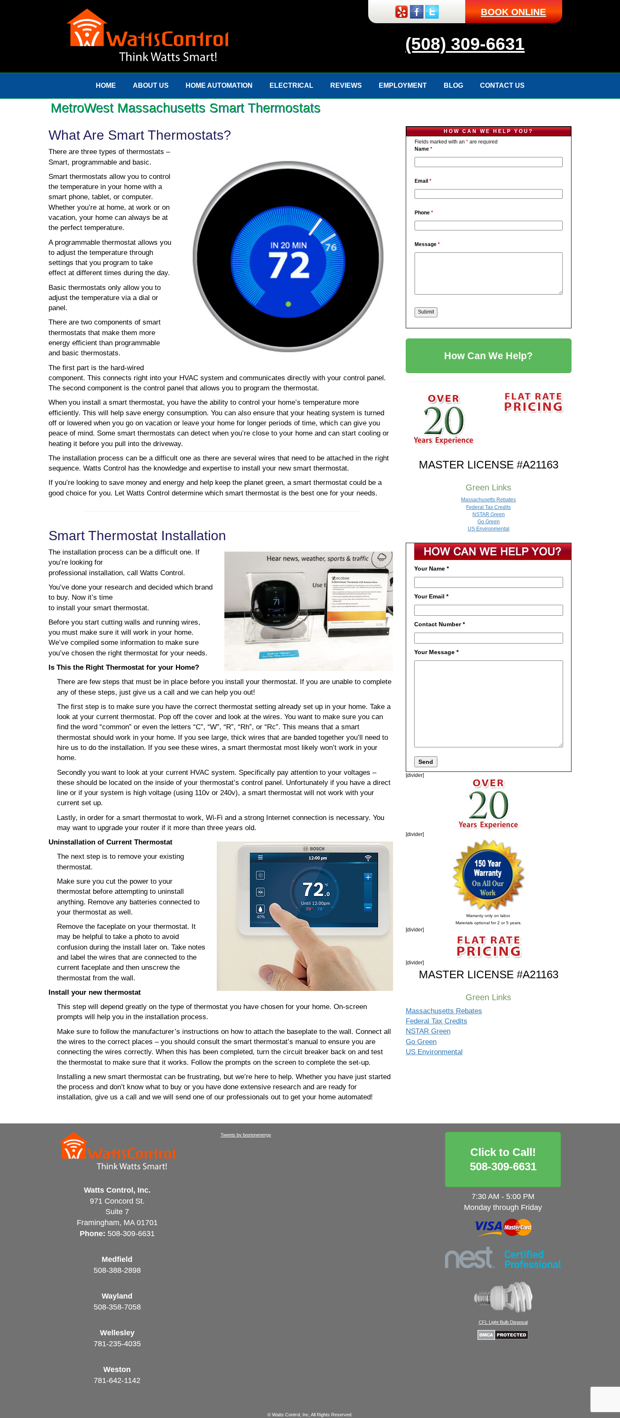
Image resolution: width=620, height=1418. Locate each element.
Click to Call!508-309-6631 (503, 1159)
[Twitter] (431, 11)
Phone (424, 213)
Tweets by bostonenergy (246, 1134)
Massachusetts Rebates (488, 500)
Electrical (291, 85)
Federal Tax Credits (488, 507)
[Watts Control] (147, 36)
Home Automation (219, 85)
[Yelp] (401, 11)
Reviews (346, 85)
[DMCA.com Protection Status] (502, 1334)
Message (427, 244)
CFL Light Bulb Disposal (503, 1322)
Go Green (488, 522)
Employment (403, 85)
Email (423, 181)
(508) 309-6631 (465, 44)
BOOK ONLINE (513, 12)
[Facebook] (416, 11)
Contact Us (502, 85)
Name (423, 149)
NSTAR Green (488, 514)
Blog (453, 85)
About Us (151, 85)
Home (106, 85)
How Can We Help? (488, 355)
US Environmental (488, 529)
